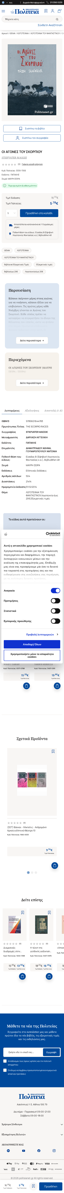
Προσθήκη (50, 1186)
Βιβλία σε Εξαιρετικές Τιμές (16, 264)
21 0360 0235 (56, 2)
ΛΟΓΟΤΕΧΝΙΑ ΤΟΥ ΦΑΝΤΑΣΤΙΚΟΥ (45, 33)
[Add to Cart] (26, 685)
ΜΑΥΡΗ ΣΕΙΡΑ (14, 178)
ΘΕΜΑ (12, 33)
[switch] (55, 600)
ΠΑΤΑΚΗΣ (15, 174)
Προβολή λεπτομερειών (40, 634)
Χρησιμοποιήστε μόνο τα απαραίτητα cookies (32, 655)
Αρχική (5, 33)
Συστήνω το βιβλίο (35, 128)
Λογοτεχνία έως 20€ (34, 271)
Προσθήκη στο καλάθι (39, 213)
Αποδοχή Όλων (32, 644)
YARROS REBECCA (43, 664)
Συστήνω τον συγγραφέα (35, 137)
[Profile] (52, 11)
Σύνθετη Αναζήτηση (50, 25)
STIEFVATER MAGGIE (14, 157)
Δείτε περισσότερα (32, 340)
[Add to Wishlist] (33, 1186)
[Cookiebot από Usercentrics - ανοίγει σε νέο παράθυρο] (46, 534)
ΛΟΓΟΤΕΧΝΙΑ (23, 33)
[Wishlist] (46, 11)
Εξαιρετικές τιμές (44, 264)
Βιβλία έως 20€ (11, 271)
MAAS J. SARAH (11, 664)
